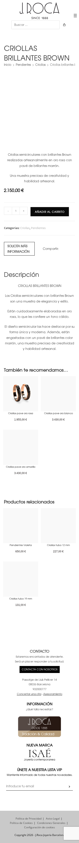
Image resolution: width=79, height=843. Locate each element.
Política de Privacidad (28, 818)
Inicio (7, 65)
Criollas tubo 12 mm (58, 545)
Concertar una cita (29, 694)
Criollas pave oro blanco (58, 413)
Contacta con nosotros (39, 669)
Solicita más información (18, 249)
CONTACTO (39, 651)
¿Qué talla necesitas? (39, 709)
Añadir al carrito (50, 212)
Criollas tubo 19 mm (20, 598)
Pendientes (23, 65)
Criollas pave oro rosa (20, 413)
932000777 (40, 689)
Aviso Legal (53, 818)
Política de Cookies (21, 823)
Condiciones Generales (51, 823)
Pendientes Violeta (21, 545)
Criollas (40, 65)
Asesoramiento (52, 694)
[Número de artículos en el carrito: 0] (64, 24)
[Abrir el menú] (75, 15)
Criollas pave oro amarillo (20, 466)
